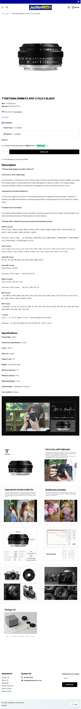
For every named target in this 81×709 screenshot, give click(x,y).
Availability (8, 123)
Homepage (5, 13)
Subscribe (70, 684)
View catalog (3, 7)
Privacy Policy (6, 688)
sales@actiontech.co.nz (33, 680)
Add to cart (44, 152)
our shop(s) (18, 112)
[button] (7, 150)
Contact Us (5, 677)
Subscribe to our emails (70, 674)
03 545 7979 (28, 677)
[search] (7, 7)
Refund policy (6, 691)
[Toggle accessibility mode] (78, 1)
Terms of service (7, 686)
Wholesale (5, 683)
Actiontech (7, 673)
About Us (5, 680)
